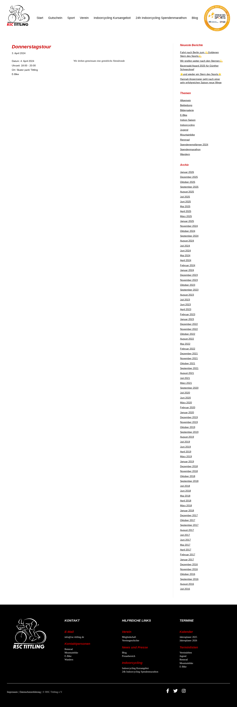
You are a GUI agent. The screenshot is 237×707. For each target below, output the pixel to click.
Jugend (184, 129)
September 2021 (189, 368)
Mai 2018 (185, 495)
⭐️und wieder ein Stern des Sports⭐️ (200, 74)
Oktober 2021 (187, 363)
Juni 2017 (185, 539)
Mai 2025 (185, 206)
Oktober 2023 (187, 284)
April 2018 (185, 500)
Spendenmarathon (190, 149)
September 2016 (189, 579)
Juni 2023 (185, 304)
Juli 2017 (185, 535)
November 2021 (189, 358)
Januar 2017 (187, 559)
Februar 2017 (187, 554)
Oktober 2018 (187, 476)
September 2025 (189, 186)
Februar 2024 (187, 265)
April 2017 (185, 549)
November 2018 (189, 471)
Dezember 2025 (189, 177)
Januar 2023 (187, 319)
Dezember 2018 (189, 466)
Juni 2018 (185, 490)
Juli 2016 (185, 588)
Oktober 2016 (187, 574)
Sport (71, 18)
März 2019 (186, 456)
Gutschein (55, 18)
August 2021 (187, 373)
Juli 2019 (185, 441)
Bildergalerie (187, 110)
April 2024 (185, 260)
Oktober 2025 (187, 182)
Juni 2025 (185, 201)
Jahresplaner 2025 (188, 637)
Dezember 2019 (189, 417)
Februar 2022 (187, 348)
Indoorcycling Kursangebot (112, 18)
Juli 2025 (185, 196)
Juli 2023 (185, 299)
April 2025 (185, 211)
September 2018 (189, 481)
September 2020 (189, 387)
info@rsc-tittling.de (74, 637)
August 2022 (187, 338)
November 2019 (189, 422)
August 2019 (187, 436)
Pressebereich (128, 656)
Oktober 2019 (187, 427)
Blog (195, 18)
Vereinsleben (186, 652)
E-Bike (183, 115)
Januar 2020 (187, 412)
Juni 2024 (185, 250)
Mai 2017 (185, 544)
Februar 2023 (187, 314)
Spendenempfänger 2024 (194, 144)
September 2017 (189, 525)
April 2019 (185, 451)
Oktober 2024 (187, 231)
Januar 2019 (187, 461)
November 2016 (189, 569)
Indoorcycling (187, 125)
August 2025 (187, 191)
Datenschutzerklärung (30, 692)
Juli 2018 (185, 486)
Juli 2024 (185, 245)
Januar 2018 (187, 510)
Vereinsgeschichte (130, 640)
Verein (84, 18)
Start (40, 18)
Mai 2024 (185, 255)
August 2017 (187, 530)
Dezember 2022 (189, 324)
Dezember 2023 (189, 275)
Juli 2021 (185, 378)
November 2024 (189, 226)
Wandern (185, 154)
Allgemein (185, 100)
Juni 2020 (185, 397)
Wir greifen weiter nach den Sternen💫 (201, 60)
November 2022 (189, 329)
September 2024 (189, 235)
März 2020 (186, 402)
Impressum (12, 692)
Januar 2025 (187, 221)
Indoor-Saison (188, 120)
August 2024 (187, 240)
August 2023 (187, 294)
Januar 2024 (187, 270)
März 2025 (186, 216)
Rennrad (185, 139)
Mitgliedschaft (129, 637)
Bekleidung (186, 105)
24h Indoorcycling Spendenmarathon (161, 18)
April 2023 (185, 309)
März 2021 (186, 383)
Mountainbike (187, 134)
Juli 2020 (185, 392)
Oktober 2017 (187, 520)
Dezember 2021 (189, 353)
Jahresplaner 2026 (188, 640)
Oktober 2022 (187, 334)
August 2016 (187, 584)
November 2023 (189, 280)
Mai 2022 (185, 343)
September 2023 (189, 289)
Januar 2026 (187, 172)
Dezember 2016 (189, 564)
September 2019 (189, 432)
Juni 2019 (185, 446)
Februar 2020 (187, 407)
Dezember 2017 (189, 515)
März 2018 (186, 505)
